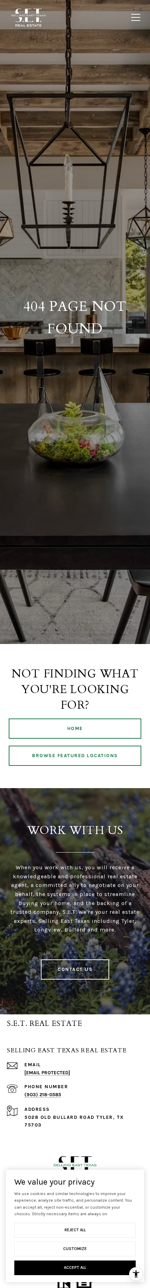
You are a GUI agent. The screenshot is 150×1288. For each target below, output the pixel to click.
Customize (75, 1248)
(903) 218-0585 (42, 1095)
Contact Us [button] (75, 969)
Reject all (75, 1229)
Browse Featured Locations (75, 756)
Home (75, 728)
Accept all (75, 1267)
